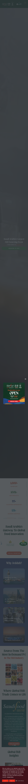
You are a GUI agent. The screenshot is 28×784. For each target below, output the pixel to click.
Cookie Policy (10, 777)
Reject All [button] (12, 780)
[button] (20, 781)
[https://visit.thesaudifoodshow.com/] (14, 403)
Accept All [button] (5, 780)
